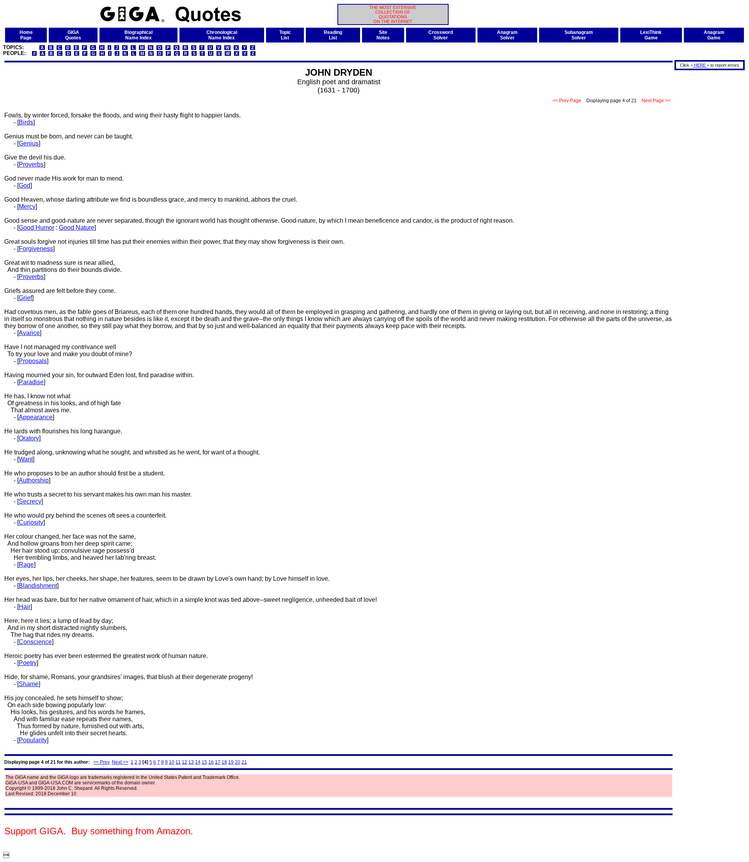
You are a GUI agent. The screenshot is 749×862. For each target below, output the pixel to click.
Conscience (35, 642)
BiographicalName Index (138, 35)
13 (191, 762)
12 (184, 762)
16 (211, 762)
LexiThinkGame (651, 35)
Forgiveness (36, 248)
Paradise (31, 382)
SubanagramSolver (578, 35)
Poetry (28, 663)
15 (204, 762)
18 (224, 762)
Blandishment (38, 585)
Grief (25, 297)
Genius (29, 143)
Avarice (29, 333)
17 (217, 762)
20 (237, 762)
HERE (700, 65)
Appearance (36, 417)
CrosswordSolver (440, 35)
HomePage (26, 35)
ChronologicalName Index (221, 35)
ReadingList (333, 35)
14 (198, 762)
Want (26, 459)
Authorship (34, 480)
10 (171, 762)
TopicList (285, 35)
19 (231, 762)
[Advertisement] (707, 188)
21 (244, 762)
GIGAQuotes (73, 35)
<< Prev (101, 762)
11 (178, 762)
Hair (24, 606)
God (24, 185)
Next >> (120, 762)
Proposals (33, 361)
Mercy (27, 206)
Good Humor (36, 227)
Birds (26, 122)
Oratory (29, 438)
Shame (29, 684)
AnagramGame (714, 35)
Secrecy (30, 501)
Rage (26, 564)
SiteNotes (383, 35)
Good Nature (76, 227)
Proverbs (31, 164)
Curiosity (31, 522)
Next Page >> (656, 100)
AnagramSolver (507, 35)
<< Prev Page (566, 100)
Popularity (33, 740)
